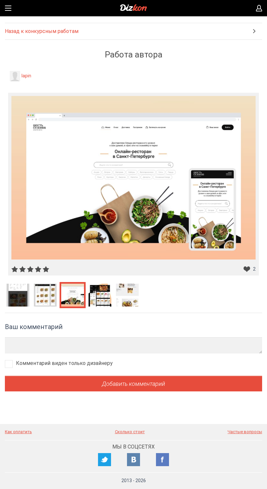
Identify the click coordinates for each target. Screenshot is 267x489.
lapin (26, 75)
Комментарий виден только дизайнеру (64, 363)
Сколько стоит (130, 431)
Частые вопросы (245, 431)
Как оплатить (18, 431)
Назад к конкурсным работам (41, 31)
